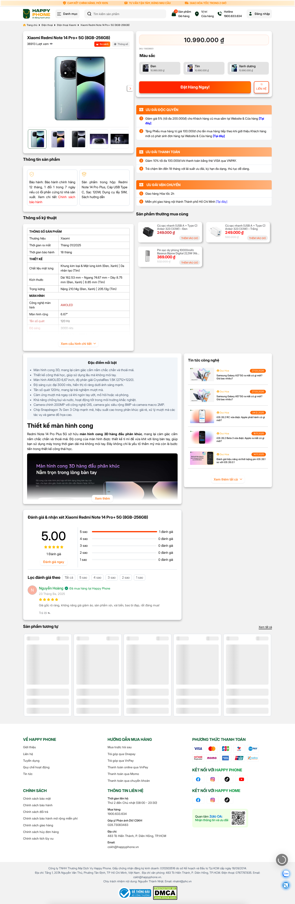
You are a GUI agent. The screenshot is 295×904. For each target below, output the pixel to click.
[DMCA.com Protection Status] (165, 893)
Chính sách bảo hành (38, 805)
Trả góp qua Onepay (121, 754)
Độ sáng (34, 328)
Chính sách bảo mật (37, 798)
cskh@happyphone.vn (123, 847)
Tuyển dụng (31, 760)
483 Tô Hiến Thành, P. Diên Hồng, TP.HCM (137, 836)
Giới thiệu (29, 747)
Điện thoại (47, 24)
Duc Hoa (224, 370)
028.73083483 (118, 825)
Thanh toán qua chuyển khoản (129, 781)
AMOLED (67, 305)
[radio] (159, 68)
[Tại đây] (221, 202)
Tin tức (28, 774)
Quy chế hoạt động (36, 767)
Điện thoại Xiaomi (66, 24)
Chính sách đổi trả (35, 812)
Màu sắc (147, 55)
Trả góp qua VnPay (121, 760)
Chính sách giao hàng (38, 825)
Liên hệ (28, 754)
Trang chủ (32, 24)
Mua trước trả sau (120, 747)
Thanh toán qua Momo (123, 774)
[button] (130, 88)
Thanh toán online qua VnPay (128, 767)
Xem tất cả (265, 627)
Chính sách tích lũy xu (38, 838)
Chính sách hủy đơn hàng (41, 832)
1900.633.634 (117, 814)
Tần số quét (37, 321)
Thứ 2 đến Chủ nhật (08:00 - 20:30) (132, 803)
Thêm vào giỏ (189, 238)
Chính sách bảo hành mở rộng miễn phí (50, 818)
